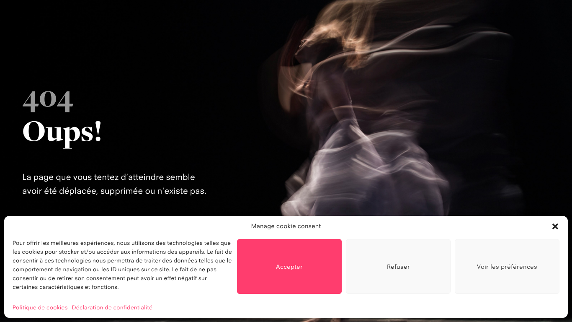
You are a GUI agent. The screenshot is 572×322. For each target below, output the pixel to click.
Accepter (289, 266)
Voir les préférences (507, 266)
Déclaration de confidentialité (112, 307)
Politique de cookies (40, 307)
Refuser (398, 266)
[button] (555, 226)
